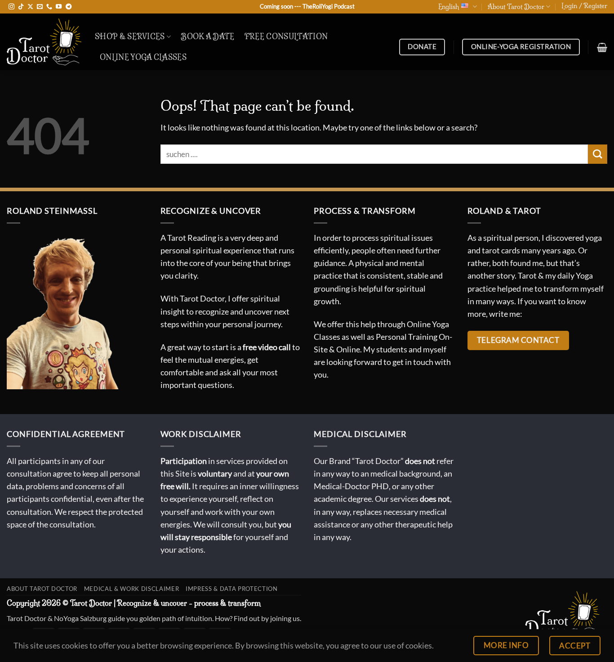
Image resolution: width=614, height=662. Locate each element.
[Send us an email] (40, 7)
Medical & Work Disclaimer (131, 588)
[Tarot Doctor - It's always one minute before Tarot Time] (44, 42)
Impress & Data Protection (232, 588)
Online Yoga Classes (143, 57)
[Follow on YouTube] (59, 7)
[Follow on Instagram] (11, 7)
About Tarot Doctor (516, 7)
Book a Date (208, 36)
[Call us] (49, 7)
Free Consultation (286, 36)
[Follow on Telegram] (68, 7)
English (448, 7)
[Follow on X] (30, 7)
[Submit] (597, 154)
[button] (584, 5)
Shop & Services (130, 36)
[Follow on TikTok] (21, 7)
